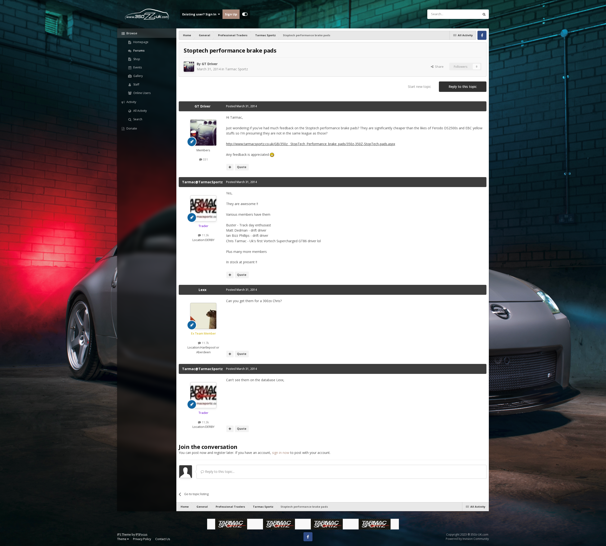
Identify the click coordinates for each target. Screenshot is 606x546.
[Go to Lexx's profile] (203, 316)
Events (137, 67)
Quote (241, 167)
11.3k (205, 235)
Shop (136, 59)
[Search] (484, 14)
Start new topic (419, 86)
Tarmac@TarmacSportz (202, 182)
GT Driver (210, 64)
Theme (122, 539)
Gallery (138, 76)
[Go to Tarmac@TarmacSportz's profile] (203, 208)
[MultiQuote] (230, 167)
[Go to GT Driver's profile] (189, 66)
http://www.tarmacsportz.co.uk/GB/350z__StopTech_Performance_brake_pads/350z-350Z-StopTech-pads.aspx (310, 144)
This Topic (466, 14)
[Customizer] (245, 14)
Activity (131, 102)
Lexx (202, 289)
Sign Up (231, 14)
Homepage (140, 42)
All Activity (140, 111)
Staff (136, 84)
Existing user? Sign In (200, 14)
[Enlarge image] (272, 154)
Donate (131, 128)
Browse (131, 33)
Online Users (142, 93)
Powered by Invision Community (467, 539)
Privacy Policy (142, 539)
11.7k (205, 343)
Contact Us (162, 539)
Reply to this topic (463, 86)
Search (137, 119)
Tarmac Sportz (236, 69)
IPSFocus (141, 535)
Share (438, 66)
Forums (139, 51)
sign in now (280, 452)
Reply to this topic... (219, 471)
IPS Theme (124, 535)
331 (205, 159)
